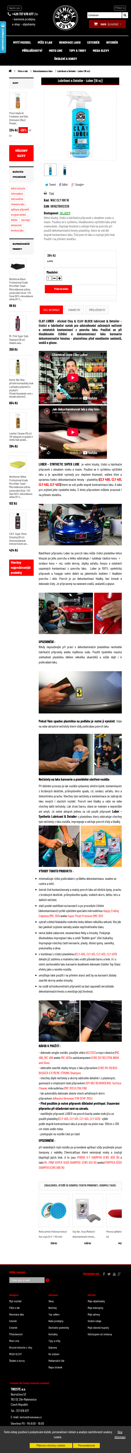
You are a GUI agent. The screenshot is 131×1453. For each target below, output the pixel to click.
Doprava (52, 1347)
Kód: (47, 200)
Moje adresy (94, 1314)
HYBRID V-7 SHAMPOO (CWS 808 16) (98, 1157)
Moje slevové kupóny (98, 1327)
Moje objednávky (96, 1301)
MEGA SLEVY (101, 51)
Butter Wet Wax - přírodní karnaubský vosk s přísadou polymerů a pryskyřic (21, 385)
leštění (14, 219)
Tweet (52, 184)
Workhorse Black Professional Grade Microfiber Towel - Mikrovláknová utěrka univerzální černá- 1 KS (20, 285)
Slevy (15, 83)
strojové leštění (18, 214)
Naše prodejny (55, 1321)
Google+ (79, 184)
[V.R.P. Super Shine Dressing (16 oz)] (17, 521)
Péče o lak (45, 42)
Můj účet (92, 1295)
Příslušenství (32, 51)
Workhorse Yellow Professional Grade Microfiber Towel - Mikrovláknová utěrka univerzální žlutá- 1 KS (19, 483)
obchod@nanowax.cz (31, 1417)
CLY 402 (44, 484)
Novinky (52, 1308)
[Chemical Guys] (65, 18)
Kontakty (53, 1334)
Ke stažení (53, 1354)
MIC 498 (48, 1057)
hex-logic (25, 219)
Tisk (51, 193)
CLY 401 (116, 479)
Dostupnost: (51, 213)
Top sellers (54, 1314)
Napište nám (14, 7)
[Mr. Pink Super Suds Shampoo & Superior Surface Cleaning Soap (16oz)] (17, 323)
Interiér (112, 42)
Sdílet (64, 184)
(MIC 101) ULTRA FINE (75, 1088)
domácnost (16, 225)
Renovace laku (70, 42)
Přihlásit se (120, 7)
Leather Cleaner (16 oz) (20, 433)
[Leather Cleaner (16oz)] (17, 420)
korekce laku (17, 230)
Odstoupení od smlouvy (100, 1334)
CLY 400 (105, 479)
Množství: (52, 272)
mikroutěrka (17, 198)
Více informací (119, 1434)
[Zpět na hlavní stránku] (10, 71)
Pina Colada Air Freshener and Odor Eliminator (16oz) (18, 116)
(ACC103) (91, 1052)
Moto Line (55, 51)
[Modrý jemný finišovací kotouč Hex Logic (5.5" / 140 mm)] (54, 1210)
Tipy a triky (77, 51)
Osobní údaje (94, 1321)
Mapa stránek (55, 1367)
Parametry (74, 310)
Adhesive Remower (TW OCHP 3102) (72, 1098)
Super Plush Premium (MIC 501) (85, 916)
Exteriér (93, 42)
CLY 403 (55, 484)
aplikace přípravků (20, 209)
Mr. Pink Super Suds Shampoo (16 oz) (18, 337)
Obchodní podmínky (58, 1327)
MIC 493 (65, 1057)
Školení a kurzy (65, 59)
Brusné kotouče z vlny (20, 1347)
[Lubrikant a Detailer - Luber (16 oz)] (50, 169)
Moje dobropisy (95, 1308)
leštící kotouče (18, 188)
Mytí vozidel (22, 42)
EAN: (47, 206)
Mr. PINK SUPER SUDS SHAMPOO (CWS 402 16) (70, 1162)
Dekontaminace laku (43, 71)
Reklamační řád (56, 1360)
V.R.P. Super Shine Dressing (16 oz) (18, 535)
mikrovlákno (17, 193)
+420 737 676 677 (22, 14)
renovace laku (18, 204)
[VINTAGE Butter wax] (17, 367)
